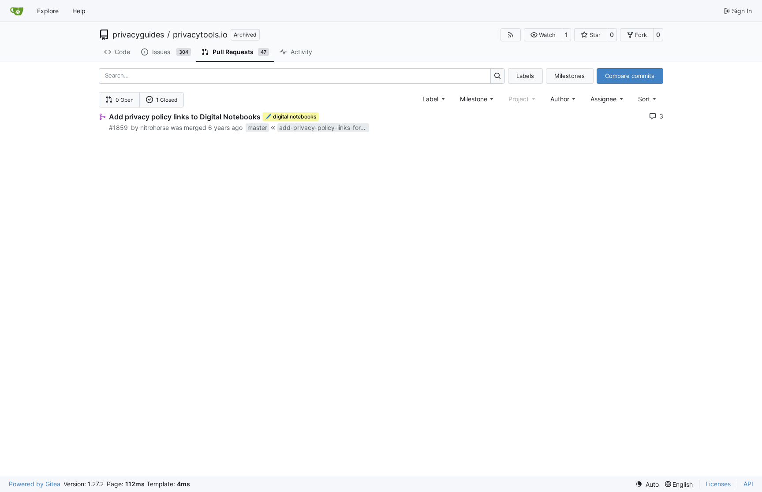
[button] (543, 34)
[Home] (16, 11)
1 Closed (166, 99)
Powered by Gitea (34, 484)
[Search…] (497, 76)
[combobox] (434, 98)
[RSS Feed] (511, 34)
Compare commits (629, 75)
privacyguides (138, 34)
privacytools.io (200, 34)
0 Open (125, 99)
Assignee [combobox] (603, 99)
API (748, 484)
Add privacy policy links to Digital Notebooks (185, 116)
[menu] (648, 98)
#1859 (118, 127)
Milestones (569, 75)
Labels (525, 75)
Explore (48, 11)
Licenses (718, 484)
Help (79, 11)
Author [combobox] (559, 99)
